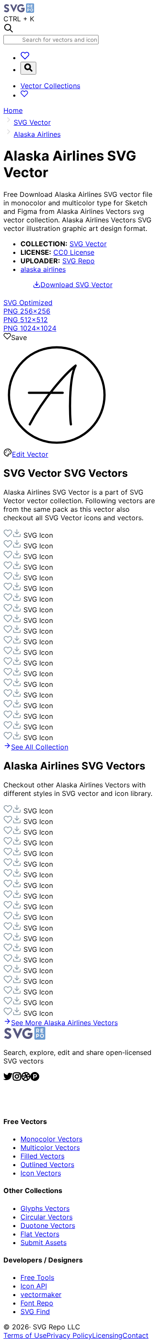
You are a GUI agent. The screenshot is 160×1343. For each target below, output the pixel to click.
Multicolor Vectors (50, 1147)
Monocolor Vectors (51, 1139)
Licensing (107, 1335)
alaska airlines (43, 269)
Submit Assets (43, 1242)
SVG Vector (88, 243)
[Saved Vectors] (24, 57)
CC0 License (73, 252)
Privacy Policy (69, 1335)
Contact (135, 1335)
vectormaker (40, 1294)
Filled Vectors (42, 1156)
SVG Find (35, 1311)
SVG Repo (78, 260)
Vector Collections (50, 85)
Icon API (33, 1286)
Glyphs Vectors (45, 1208)
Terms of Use (25, 1335)
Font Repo (36, 1303)
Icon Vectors (40, 1173)
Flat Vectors (39, 1234)
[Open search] (28, 68)
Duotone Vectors (47, 1225)
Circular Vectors (46, 1217)
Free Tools (37, 1277)
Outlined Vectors (47, 1164)
